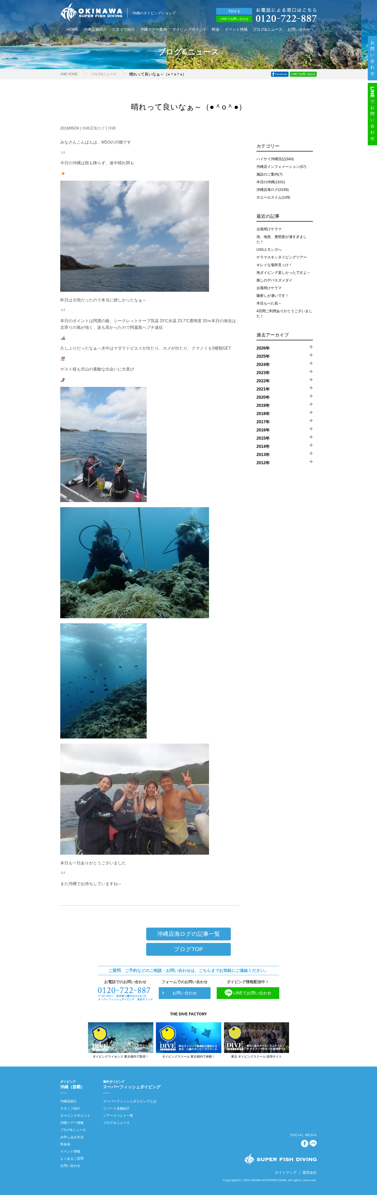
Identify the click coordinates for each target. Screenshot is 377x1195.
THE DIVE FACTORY (188, 1014)
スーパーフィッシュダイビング (132, 1084)
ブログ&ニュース (267, 29)
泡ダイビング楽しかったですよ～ (283, 272)
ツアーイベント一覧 (118, 1115)
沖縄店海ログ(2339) (272, 190)
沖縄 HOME (69, 74)
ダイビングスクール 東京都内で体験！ (188, 1056)
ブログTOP (188, 949)
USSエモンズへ (269, 249)
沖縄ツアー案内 (153, 29)
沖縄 (112, 128)
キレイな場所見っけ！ (274, 265)
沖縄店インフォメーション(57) (281, 167)
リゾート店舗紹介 (116, 1108)
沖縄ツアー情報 (72, 1123)
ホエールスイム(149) (273, 197)
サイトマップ (285, 1172)
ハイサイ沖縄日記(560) (275, 159)
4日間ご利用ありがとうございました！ (284, 313)
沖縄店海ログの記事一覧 (188, 934)
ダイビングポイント (189, 29)
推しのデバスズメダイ (274, 280)
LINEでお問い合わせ (234, 19)
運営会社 (309, 1172)
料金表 (65, 1144)
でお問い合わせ (372, 119)
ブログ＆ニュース (116, 1123)
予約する (234, 11)
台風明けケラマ (269, 229)
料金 (216, 29)
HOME (72, 29)
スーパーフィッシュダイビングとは (129, 1101)
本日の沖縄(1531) (270, 182)
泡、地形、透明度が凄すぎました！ (281, 239)
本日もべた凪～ (269, 303)
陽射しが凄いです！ (272, 296)
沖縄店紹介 (68, 1101)
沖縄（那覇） (72, 1084)
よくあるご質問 (72, 1158)
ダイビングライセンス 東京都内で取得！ (121, 1056)
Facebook (281, 74)
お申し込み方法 (72, 1137)
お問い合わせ (299, 29)
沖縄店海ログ (93, 128)
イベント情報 (236, 29)
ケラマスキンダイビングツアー (281, 257)
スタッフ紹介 (123, 29)
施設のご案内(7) (269, 174)
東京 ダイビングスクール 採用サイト (256, 1056)
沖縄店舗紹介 (95, 29)
